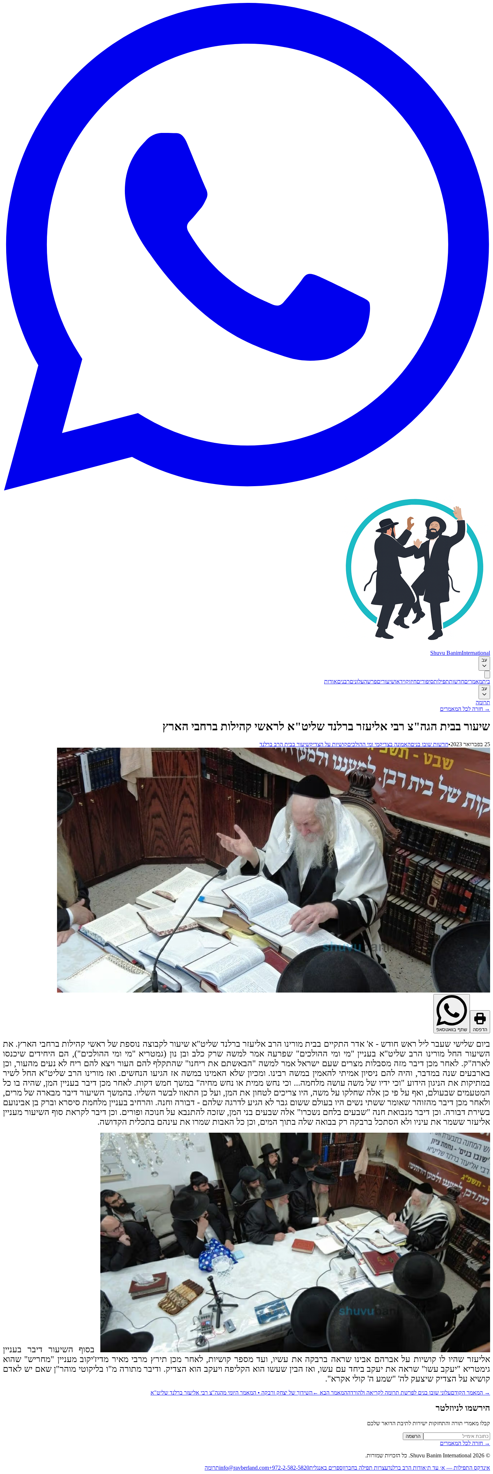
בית (486, 681)
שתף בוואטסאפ (451, 1029)
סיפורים (424, 681)
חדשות (456, 681)
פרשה (370, 681)
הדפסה (480, 1029)
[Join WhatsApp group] (246, 488)
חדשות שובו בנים (429, 744)
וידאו (400, 681)
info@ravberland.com (244, 1468)
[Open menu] (487, 674)
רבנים (343, 681)
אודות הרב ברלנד (407, 1468)
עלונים (357, 681)
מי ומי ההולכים (363, 744)
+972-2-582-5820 (289, 1468)
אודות (330, 681)
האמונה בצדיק (395, 744)
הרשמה (413, 1436)
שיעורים (386, 681)
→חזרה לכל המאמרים (465, 709)
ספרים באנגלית (326, 1468)
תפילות (441, 681)
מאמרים (473, 681)
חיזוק (411, 681)
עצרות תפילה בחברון (365, 1468)
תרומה (483, 702)
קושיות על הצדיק (328, 744)
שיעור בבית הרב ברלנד (284, 744)
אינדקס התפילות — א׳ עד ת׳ (458, 1468)
